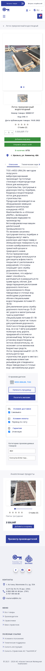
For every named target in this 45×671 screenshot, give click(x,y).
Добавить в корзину (23, 526)
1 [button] (21, 87)
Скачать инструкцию (13, 647)
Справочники (10, 620)
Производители (11, 616)
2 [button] (23, 87)
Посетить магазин (22, 397)
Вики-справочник (11, 625)
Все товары (9, 612)
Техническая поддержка (15, 642)
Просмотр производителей (22, 539)
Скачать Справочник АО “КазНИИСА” (20, 651)
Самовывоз (16, 412)
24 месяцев (16, 431)
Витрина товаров (12, 3)
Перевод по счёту (19, 422)
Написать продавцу (22, 390)
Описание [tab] (13, 164)
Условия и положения (14, 638)
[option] (22, 58)
